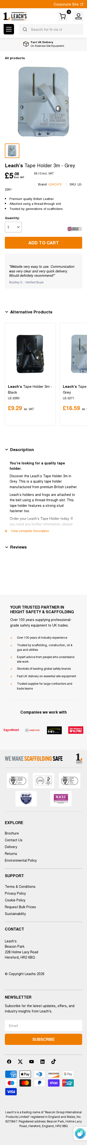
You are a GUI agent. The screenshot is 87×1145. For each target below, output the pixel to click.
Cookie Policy (15, 900)
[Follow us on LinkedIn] (42, 1061)
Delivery (11, 846)
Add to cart (43, 242)
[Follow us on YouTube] (31, 1061)
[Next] (77, 374)
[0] (63, 16)
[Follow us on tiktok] (53, 1061)
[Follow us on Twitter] (20, 1061)
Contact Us (13, 839)
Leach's (55, 184)
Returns (11, 853)
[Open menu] (9, 29)
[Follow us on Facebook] (9, 1061)
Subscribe (43, 1039)
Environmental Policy (21, 860)
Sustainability (15, 913)
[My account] (78, 16)
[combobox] (51, 29)
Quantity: (12, 217)
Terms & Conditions (20, 886)
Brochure (12, 833)
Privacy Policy (15, 893)
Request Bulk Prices (20, 906)
